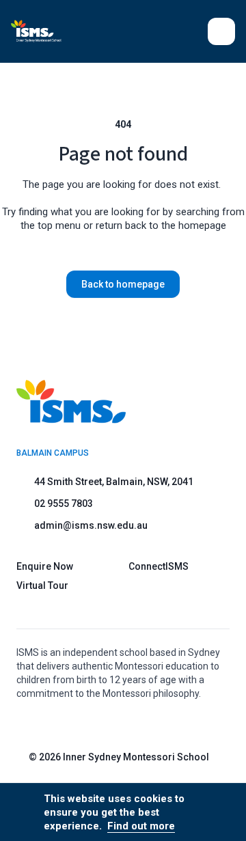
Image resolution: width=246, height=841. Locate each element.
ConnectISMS (158, 566)
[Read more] (110, 724)
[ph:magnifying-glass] (188, 31)
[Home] (44, 31)
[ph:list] (221, 31)
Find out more (141, 826)
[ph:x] (217, 812)
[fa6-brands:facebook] (144, 724)
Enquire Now (44, 566)
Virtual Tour (42, 585)
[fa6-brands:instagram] (110, 724)
